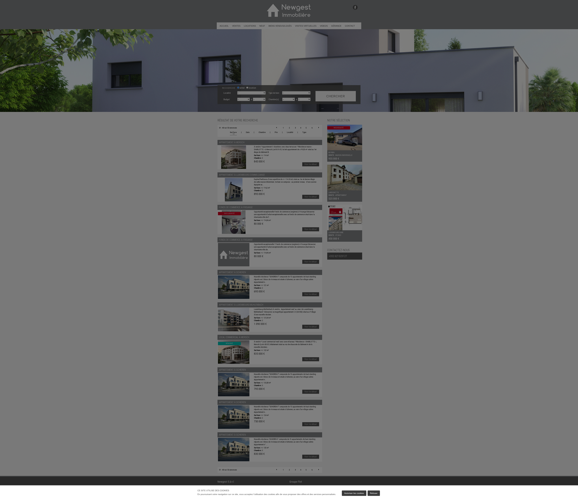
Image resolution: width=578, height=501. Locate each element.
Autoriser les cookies (354, 493)
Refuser (374, 493)
